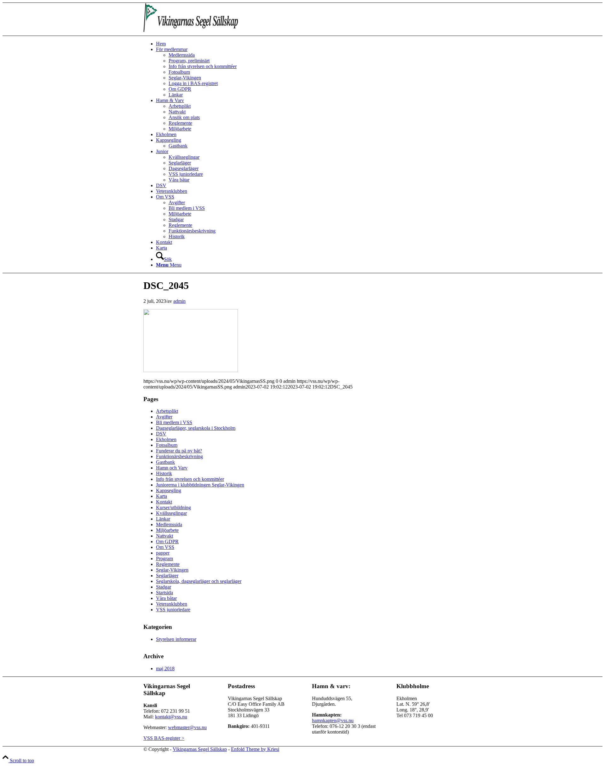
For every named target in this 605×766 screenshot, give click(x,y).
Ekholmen (166, 439)
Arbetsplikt (167, 411)
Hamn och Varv (171, 467)
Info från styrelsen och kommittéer (190, 479)
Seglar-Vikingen (172, 570)
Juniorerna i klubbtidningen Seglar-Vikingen (200, 484)
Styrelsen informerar (176, 639)
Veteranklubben (171, 604)
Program (164, 558)
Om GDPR (167, 541)
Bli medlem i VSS (174, 422)
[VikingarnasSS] (190, 32)
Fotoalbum (166, 445)
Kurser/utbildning (173, 507)
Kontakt (164, 501)
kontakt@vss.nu (171, 716)
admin (179, 301)
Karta (161, 496)
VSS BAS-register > (163, 738)
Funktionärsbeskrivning (179, 456)
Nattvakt (164, 536)
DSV (161, 433)
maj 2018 (165, 668)
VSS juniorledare (173, 609)
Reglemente (168, 564)
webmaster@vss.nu (187, 727)
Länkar (163, 518)
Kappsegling (168, 490)
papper (163, 553)
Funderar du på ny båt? (179, 450)
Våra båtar (166, 598)
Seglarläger (167, 575)
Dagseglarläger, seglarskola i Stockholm (195, 428)
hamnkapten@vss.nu (333, 720)
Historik (164, 473)
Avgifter (164, 416)
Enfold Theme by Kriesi (255, 749)
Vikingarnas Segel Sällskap (200, 749)
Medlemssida (169, 524)
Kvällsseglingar (171, 513)
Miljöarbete (167, 530)
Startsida (164, 592)
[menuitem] (309, 44)
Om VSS (165, 547)
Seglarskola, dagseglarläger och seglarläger (198, 581)
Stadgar (163, 587)
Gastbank (165, 462)
